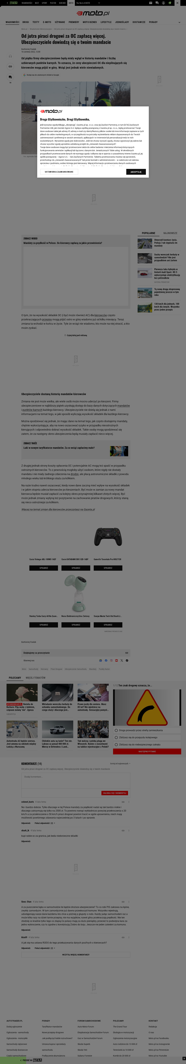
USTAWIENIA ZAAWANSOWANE (59, 172)
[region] (93, 142)
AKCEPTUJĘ (136, 172)
